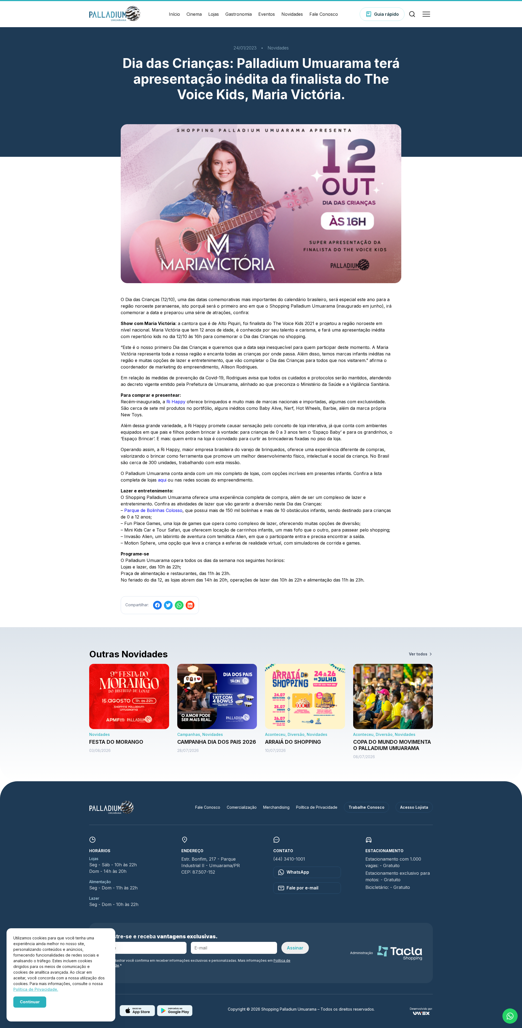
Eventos (266, 14)
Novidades (292, 14)
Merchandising (276, 807)
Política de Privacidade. (35, 989)
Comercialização (242, 807)
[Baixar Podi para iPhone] (137, 1014)
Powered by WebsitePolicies (36, 1011)
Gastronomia (238, 14)
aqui (162, 480)
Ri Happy (175, 401)
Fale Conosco (323, 14)
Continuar (30, 1001)
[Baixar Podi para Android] (174, 1014)
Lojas (213, 14)
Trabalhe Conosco (366, 807)
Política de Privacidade (316, 807)
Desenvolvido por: (421, 1008)
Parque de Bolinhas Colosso (153, 510)
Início (174, 14)
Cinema (194, 14)
